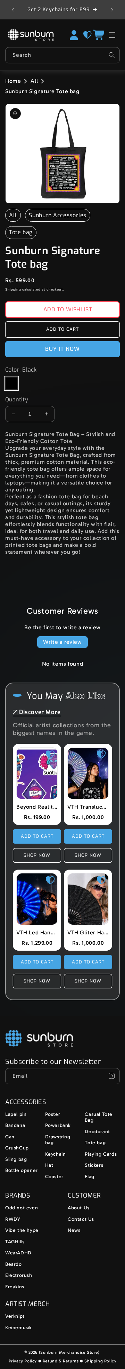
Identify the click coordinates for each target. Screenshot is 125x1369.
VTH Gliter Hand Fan (88, 932)
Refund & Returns (61, 1361)
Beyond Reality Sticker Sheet (37, 806)
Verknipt (15, 1316)
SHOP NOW (37, 855)
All (34, 81)
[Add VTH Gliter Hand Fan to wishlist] (101, 880)
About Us (79, 1208)
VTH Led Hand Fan (37, 932)
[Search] (111, 55)
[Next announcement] (112, 9)
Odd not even (21, 1208)
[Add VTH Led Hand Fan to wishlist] (50, 880)
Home (13, 81)
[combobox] (62, 55)
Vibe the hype (22, 1230)
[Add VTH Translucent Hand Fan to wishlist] (101, 754)
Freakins (14, 1287)
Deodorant (97, 1132)
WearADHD (18, 1253)
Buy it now (62, 349)
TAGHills (15, 1242)
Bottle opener (21, 1170)
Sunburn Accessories (57, 215)
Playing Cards (101, 1154)
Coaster (54, 1177)
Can (10, 1137)
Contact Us (81, 1219)
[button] (99, 35)
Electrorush (18, 1275)
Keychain (55, 1154)
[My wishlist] (87, 35)
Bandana (15, 1125)
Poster (52, 1114)
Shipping (13, 289)
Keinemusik (18, 1328)
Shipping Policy (100, 1361)
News (74, 1230)
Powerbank (57, 1125)
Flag (89, 1177)
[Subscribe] (111, 1076)
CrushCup (17, 1148)
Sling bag (16, 1159)
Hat (49, 1165)
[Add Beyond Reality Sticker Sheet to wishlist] (50, 754)
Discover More (40, 712)
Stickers (94, 1165)
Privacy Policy (23, 1361)
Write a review (62, 642)
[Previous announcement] (12, 9)
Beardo (13, 1264)
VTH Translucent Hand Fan (88, 806)
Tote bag (21, 232)
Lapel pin (15, 1114)
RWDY (12, 1219)
